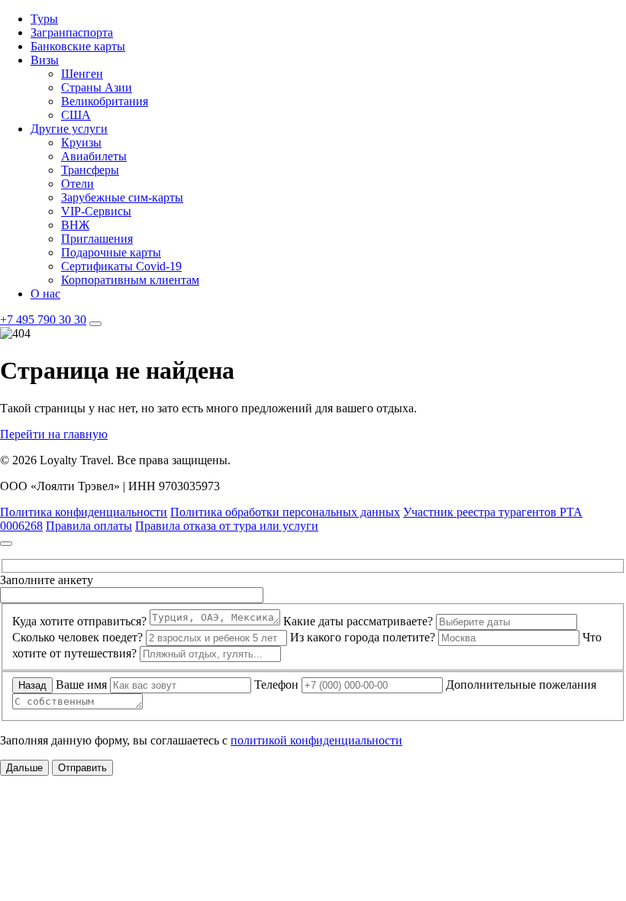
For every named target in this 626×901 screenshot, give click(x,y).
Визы (45, 59)
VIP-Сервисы (96, 211)
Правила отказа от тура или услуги (226, 525)
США (76, 114)
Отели (77, 183)
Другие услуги (69, 128)
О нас (45, 293)
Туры (44, 18)
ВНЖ (75, 224)
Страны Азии (96, 87)
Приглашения (97, 238)
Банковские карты (78, 46)
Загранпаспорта (72, 32)
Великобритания (104, 101)
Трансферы (90, 169)
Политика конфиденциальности (83, 511)
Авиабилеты (94, 156)
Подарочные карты (111, 252)
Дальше (24, 767)
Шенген (82, 73)
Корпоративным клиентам (130, 279)
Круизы (81, 142)
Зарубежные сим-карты (122, 197)
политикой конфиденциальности (316, 740)
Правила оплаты (89, 525)
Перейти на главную (54, 434)
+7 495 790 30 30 (43, 319)
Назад (32, 685)
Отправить (82, 767)
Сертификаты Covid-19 (121, 266)
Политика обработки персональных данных (285, 511)
